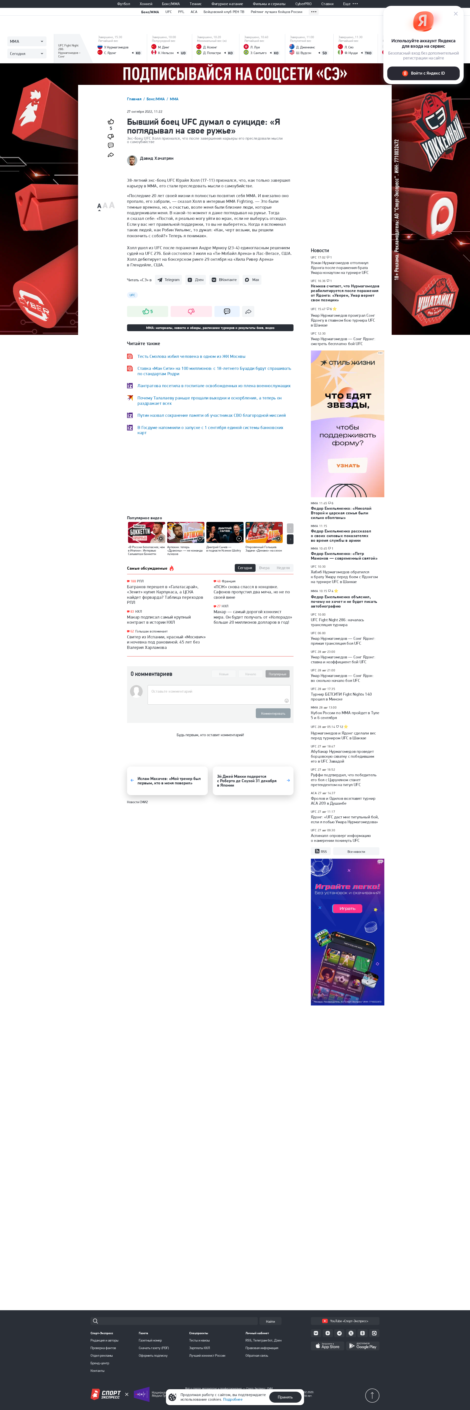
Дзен (199, 279)
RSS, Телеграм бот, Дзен (264, 1340)
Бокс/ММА (171, 4)
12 (341, 727)
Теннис (196, 4)
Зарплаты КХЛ (199, 1348)
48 (219, 581)
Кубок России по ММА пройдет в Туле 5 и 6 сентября (345, 715)
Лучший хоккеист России (207, 1355)
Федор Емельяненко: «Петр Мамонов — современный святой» (344, 556)
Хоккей (146, 4)
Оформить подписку (153, 1355)
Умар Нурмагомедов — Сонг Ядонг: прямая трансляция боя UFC (343, 641)
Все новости (356, 852)
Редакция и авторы (104, 1340)
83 (132, 611)
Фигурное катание (227, 4)
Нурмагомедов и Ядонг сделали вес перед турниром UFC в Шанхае (343, 735)
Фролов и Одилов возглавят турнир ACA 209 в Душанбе (343, 801)
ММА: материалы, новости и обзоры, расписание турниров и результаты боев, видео (210, 328)
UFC (168, 12)
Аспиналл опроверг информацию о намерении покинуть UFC (341, 838)
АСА (314, 793)
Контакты (98, 1371)
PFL (181, 12)
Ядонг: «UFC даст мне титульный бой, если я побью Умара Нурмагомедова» (345, 819)
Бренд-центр (100, 1363)
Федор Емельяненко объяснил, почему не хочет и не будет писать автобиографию (344, 601)
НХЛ (138, 611)
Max (255, 279)
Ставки (327, 4)
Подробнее (233, 1399)
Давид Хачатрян (157, 158)
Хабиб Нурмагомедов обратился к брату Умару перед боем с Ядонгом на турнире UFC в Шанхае (344, 576)
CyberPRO (303, 4)
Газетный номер (150, 1340)
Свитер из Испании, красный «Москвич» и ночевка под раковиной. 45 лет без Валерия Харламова (166, 642)
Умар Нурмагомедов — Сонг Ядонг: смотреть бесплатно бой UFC (343, 341)
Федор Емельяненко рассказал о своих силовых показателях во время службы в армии (341, 536)
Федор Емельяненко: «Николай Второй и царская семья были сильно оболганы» (341, 513)
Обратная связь (257, 1355)
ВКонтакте (228, 279)
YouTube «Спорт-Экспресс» (349, 1321)
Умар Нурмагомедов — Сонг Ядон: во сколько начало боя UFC (342, 678)
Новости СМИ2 (137, 802)
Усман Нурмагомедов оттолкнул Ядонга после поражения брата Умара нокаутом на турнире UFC (340, 267)
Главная (135, 99)
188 (133, 581)
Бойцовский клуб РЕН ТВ (224, 12)
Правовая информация (262, 1348)
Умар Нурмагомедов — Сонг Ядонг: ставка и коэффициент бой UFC (343, 659)
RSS (324, 852)
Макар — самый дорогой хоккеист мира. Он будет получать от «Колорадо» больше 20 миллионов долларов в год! (253, 617)
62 (132, 631)
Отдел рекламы (102, 1355)
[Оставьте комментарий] (219, 691)
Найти (270, 1321)
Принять (285, 1397)
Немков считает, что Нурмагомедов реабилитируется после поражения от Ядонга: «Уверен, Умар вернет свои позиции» (345, 292)
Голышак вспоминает (151, 631)
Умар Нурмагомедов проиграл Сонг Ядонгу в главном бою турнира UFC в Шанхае (343, 320)
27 (219, 606)
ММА (174, 99)
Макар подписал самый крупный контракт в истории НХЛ (159, 619)
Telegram (172, 279)
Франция (228, 581)
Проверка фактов (103, 1348)
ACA (194, 12)
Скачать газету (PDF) (154, 1348)
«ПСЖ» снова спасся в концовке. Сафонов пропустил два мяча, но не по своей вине (252, 592)
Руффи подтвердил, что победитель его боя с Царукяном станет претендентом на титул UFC (343, 779)
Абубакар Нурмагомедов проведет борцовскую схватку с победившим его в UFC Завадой (342, 756)
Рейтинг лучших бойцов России (276, 12)
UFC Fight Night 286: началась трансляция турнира (337, 622)
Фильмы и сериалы (269, 4)
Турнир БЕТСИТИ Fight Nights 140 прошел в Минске (341, 696)
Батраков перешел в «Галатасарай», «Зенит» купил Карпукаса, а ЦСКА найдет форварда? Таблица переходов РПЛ (165, 594)
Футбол (123, 4)
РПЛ (140, 581)
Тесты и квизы (199, 1340)
